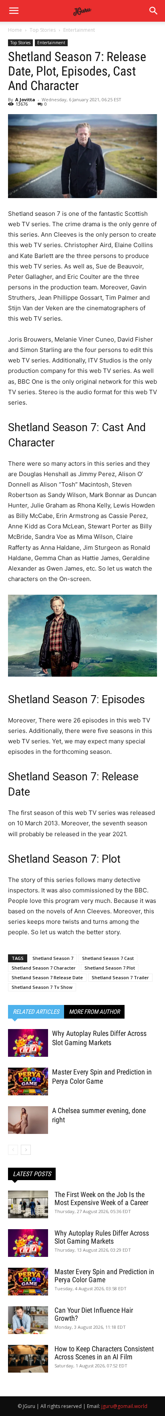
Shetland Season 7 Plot (110, 968)
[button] (154, 11)
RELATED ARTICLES (36, 1011)
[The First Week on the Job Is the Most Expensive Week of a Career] (28, 1204)
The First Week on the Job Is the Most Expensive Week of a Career (101, 1198)
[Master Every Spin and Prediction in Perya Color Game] (28, 1081)
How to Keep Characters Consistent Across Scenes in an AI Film (104, 1352)
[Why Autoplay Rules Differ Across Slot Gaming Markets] (28, 1043)
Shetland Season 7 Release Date (47, 977)
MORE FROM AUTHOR (94, 1011)
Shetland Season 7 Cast (108, 958)
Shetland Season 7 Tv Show (42, 987)
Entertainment (79, 30)
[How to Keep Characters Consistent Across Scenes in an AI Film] (28, 1359)
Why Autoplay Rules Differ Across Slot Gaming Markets (101, 1237)
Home (15, 30)
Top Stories (43, 30)
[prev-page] (13, 1150)
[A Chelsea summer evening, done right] (28, 1120)
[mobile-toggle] (13, 11)
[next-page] (26, 1150)
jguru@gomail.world (124, 1406)
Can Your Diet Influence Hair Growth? (93, 1314)
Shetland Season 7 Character (44, 968)
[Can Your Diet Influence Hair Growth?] (28, 1320)
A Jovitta (25, 99)
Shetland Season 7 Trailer (120, 977)
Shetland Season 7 (52, 958)
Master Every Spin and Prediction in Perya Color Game (104, 1275)
